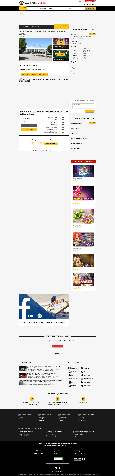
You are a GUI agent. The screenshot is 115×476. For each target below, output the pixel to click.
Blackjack (86, 371)
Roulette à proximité (78, 434)
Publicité (56, 453)
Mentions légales (38, 453)
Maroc (61, 419)
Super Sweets (76, 225)
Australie (81, 417)
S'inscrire (93, 4)
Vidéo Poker (87, 385)
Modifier (93, 33)
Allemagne (42, 417)
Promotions (87, 382)
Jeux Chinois (87, 375)
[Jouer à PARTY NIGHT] (83, 279)
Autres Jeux (87, 368)
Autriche (41, 419)
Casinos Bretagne (50, 434)
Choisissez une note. (50, 143)
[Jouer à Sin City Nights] (83, 239)
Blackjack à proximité (78, 436)
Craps (72, 375)
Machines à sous (88, 378)
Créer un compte (78, 453)
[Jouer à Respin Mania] (83, 192)
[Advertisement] (57, 18)
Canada (21, 417)
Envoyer (90, 111)
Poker (72, 382)
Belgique (41, 420)
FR (81, 1)
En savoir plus (94, 474)
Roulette (73, 385)
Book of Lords (77, 268)
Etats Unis (21, 419)
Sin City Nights (77, 248)
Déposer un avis (29, 130)
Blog (55, 455)
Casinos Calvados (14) (51, 436)
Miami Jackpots (77, 178)
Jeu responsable (38, 452)
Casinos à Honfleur (24, 434)
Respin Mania (76, 202)
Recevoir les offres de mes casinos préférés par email (34, 74)
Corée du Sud (82, 420)
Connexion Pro (77, 452)
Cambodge (82, 419)
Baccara (73, 371)
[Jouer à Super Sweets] (83, 215)
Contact (56, 452)
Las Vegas (74, 378)
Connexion (87, 4)
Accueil (21, 13)
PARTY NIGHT (76, 287)
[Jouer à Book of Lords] (83, 260)
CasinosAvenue (59, 471)
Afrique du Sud (63, 417)
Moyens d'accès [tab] (36, 26)
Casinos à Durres (23, 432)
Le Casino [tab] (24, 26)
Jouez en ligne (89, 1)
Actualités (74, 368)
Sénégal (61, 420)
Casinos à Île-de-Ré (24, 436)
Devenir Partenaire (78, 455)
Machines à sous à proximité (80, 432)
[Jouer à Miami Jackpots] (83, 171)
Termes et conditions (39, 455)
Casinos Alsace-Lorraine (52, 432)
